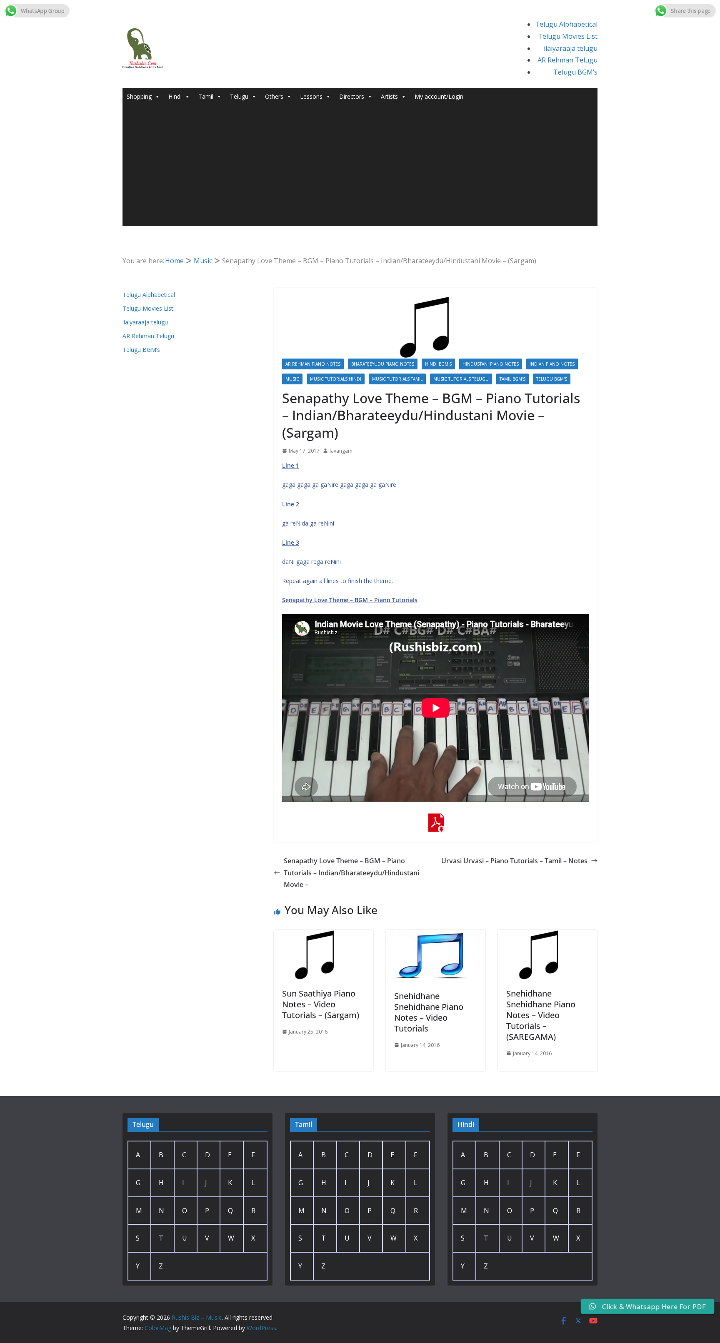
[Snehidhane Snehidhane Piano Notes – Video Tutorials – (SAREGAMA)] (548, 935)
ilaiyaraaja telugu (571, 48)
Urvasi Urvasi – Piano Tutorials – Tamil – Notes (514, 860)
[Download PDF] (435, 819)
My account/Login (439, 96)
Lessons (311, 96)
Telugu (239, 96)
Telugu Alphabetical (566, 24)
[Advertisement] (360, 167)
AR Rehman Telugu (568, 60)
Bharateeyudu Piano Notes (382, 364)
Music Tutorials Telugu (461, 379)
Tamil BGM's (512, 379)
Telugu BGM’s (575, 72)
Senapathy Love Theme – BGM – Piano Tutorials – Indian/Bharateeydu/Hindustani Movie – (351, 873)
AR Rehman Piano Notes (312, 364)
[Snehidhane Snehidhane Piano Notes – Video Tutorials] (435, 935)
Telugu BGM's (551, 379)
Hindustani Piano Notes (490, 364)
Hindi (175, 96)
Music (292, 379)
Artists (389, 96)
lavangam (341, 450)
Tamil (205, 96)
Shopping (139, 96)
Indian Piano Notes (552, 364)
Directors (351, 96)
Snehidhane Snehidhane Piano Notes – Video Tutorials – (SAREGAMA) (540, 1015)
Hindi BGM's (438, 364)
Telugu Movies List (568, 36)
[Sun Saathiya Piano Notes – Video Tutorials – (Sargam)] (323, 935)
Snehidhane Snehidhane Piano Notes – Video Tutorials (428, 1012)
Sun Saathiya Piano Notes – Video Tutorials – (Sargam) (320, 1004)
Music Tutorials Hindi (335, 379)
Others (274, 96)
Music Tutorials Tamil (397, 379)
